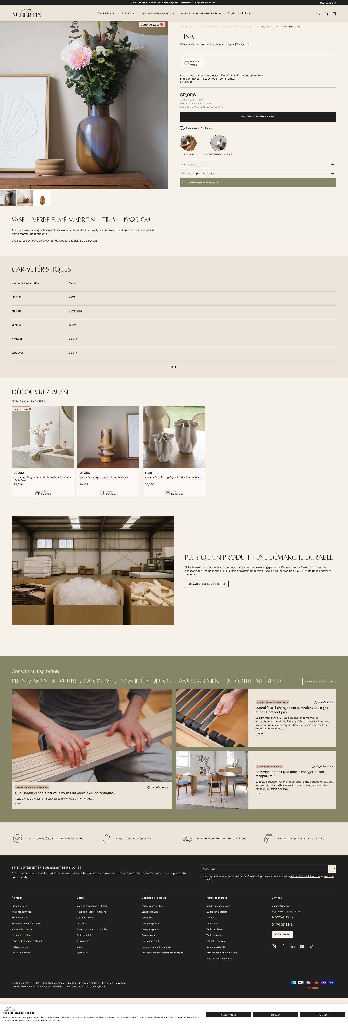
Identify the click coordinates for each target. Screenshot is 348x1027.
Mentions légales (21, 983)
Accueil (183, 26)
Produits (194, 26)
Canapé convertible (152, 906)
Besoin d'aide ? (328, 2)
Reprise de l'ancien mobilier (27, 941)
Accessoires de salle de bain (221, 952)
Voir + (174, 366)
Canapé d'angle (150, 911)
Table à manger (214, 935)
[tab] (28, 401)
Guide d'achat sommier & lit (32, 787)
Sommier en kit (84, 917)
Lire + (19, 803)
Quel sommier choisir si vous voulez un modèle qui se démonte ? (65, 793)
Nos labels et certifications (26, 923)
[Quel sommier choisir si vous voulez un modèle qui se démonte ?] (92, 749)
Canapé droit (149, 917)
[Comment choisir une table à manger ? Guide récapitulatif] (212, 780)
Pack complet (83, 935)
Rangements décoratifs (219, 958)
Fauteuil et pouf (150, 941)
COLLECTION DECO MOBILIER (219, 154)
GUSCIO (19, 472)
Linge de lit (82, 952)
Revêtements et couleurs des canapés (162, 952)
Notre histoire (19, 906)
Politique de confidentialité (83, 983)
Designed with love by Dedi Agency (86, 986)
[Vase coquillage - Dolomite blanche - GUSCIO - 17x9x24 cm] (43, 437)
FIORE (149, 472)
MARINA (84, 472)
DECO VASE (188, 154)
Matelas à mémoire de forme (91, 906)
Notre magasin (20, 917)
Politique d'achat (21, 952)
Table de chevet (214, 929)
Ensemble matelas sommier (91, 929)
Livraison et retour (22, 935)
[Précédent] (5, 105)
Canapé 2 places (151, 923)
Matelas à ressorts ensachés (92, 911)
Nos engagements (21, 911)
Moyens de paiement (23, 929)
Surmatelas (82, 941)
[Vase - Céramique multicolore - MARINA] (108, 437)
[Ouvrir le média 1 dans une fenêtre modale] (84, 105)
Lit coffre (81, 923)
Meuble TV (212, 917)
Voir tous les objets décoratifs (245, 26)
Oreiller (80, 947)
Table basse (212, 923)
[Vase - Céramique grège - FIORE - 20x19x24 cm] (174, 437)
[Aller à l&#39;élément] (8, 198)
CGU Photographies (53, 983)
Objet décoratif (221, 26)
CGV (37, 983)
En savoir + (187, 82)
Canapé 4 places (150, 935)
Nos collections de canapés (156, 947)
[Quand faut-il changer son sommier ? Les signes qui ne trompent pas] (212, 718)
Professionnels (20, 947)
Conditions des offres (113, 983)
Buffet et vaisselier (216, 911)
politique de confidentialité (305, 876)
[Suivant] (163, 105)
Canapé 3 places (151, 929)
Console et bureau (216, 941)
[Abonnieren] (332, 869)
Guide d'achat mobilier (269, 766)
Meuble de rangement (218, 906)
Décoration (206, 26)
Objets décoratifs (215, 947)
